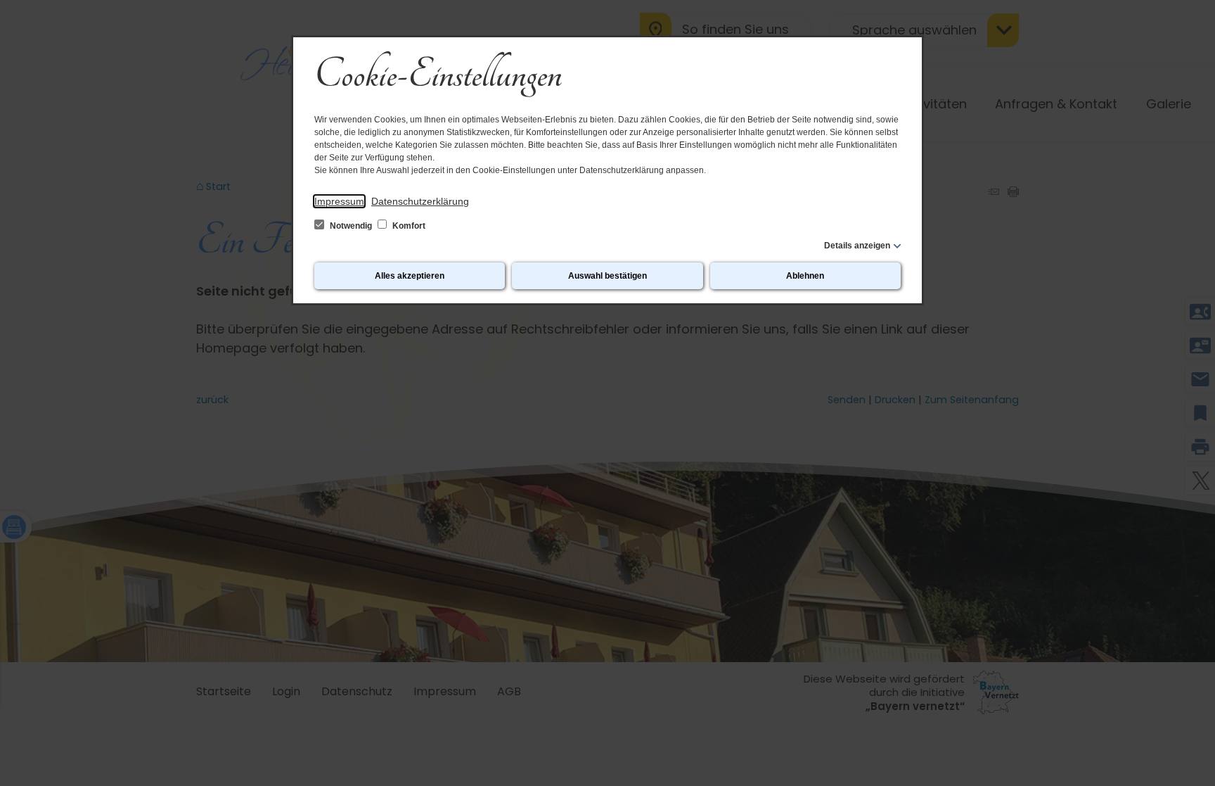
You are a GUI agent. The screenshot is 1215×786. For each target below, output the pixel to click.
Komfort (407, 226)
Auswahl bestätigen (607, 276)
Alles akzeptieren (409, 276)
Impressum (339, 201)
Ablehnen (805, 276)
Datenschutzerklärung (420, 201)
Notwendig (351, 226)
